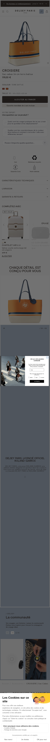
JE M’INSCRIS (37, 381)
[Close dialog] (47, 357)
